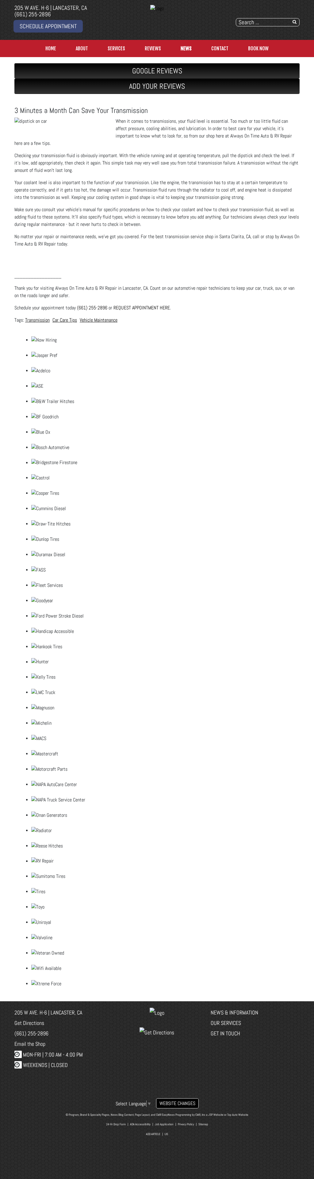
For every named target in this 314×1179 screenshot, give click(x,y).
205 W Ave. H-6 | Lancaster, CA (50, 8)
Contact (219, 48)
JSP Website (216, 1115)
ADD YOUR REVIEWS (157, 86)
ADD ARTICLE (153, 1134)
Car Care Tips (64, 320)
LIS (166, 1134)
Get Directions (29, 1022)
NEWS (186, 48)
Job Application (164, 1124)
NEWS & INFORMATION (234, 1012)
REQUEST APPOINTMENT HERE (141, 307)
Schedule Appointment (48, 26)
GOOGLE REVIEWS (157, 71)
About (82, 48)
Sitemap (203, 1124)
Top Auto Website (237, 1115)
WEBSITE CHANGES (177, 1103)
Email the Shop (29, 1043)
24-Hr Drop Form (116, 1124)
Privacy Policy (186, 1124)
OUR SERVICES (226, 1022)
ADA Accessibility (140, 1124)
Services (116, 48)
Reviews (153, 48)
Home (50, 48)
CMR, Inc (200, 1115)
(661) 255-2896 (32, 14)
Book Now (258, 48)
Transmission (37, 320)
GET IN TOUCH (225, 1033)
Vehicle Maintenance (98, 320)
